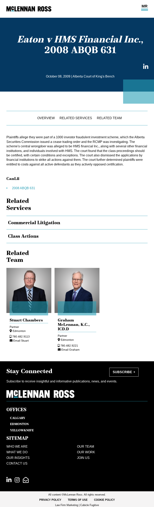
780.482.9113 (21, 336)
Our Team (85, 446)
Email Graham (70, 349)
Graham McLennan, (74, 324)
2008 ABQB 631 (23, 188)
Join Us (83, 458)
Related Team (109, 118)
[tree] (77, 229)
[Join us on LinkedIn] (8, 480)
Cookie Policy (104, 499)
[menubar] (77, 500)
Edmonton (19, 330)
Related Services (76, 118)
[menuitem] (50, 500)
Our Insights (18, 458)
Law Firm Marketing (66, 505)
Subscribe (122, 372)
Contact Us (16, 463)
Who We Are (17, 446)
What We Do (16, 452)
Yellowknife (22, 430)
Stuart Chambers (26, 320)
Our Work (86, 452)
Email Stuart (21, 340)
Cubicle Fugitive (89, 505)
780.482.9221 (69, 345)
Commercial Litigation (34, 223)
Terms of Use (78, 499)
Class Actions (23, 236)
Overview (46, 118)
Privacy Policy (50, 499)
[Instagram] (17, 480)
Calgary (17, 418)
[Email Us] (26, 480)
